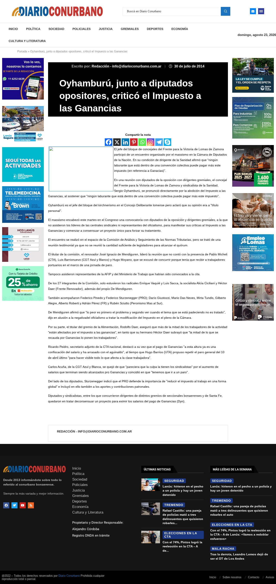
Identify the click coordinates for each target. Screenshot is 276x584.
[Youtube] (23, 505)
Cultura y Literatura (27, 41)
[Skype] (167, 142)
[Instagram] (150, 142)
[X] (117, 142)
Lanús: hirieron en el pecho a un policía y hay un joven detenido (183, 491)
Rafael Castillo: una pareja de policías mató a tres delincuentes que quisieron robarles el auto (239, 510)
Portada (22, 51)
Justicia (106, 29)
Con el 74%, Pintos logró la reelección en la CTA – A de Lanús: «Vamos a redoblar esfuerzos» (240, 534)
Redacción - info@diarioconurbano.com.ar (127, 66)
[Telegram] (159, 142)
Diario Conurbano (69, 575)
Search (225, 11)
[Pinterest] (134, 142)
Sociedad (56, 29)
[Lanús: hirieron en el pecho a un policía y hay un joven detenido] (150, 484)
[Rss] (31, 505)
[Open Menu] (261, 11)
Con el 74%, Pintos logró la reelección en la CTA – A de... (182, 546)
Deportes (155, 29)
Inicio (13, 29)
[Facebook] (108, 142)
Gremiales (130, 29)
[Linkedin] (125, 142)
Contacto (253, 577)
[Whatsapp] (142, 142)
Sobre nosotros (232, 577)
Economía (179, 29)
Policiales (81, 29)
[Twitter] (14, 505)
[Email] (253, 11)
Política (33, 29)
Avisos (270, 577)
